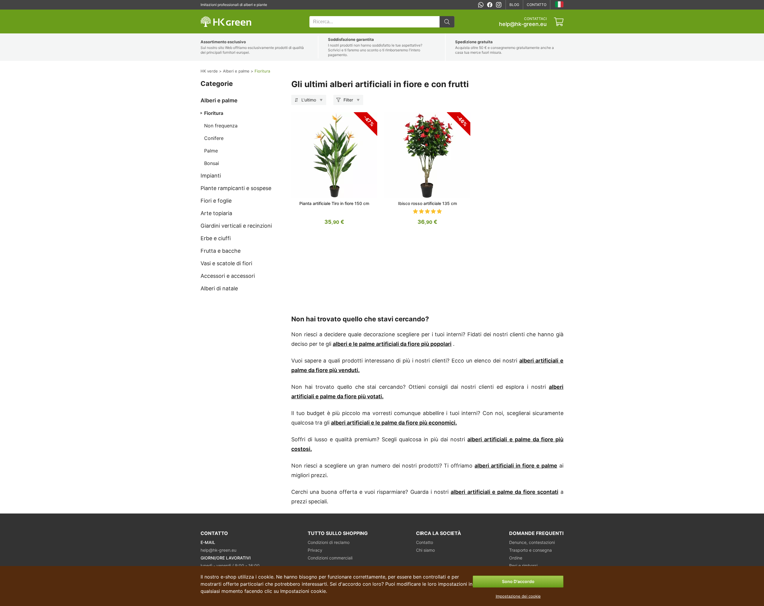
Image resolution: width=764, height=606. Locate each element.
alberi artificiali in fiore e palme (516, 465)
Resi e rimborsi (523, 565)
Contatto (536, 4)
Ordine (515, 557)
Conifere (214, 138)
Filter (348, 99)
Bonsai (211, 163)
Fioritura (213, 113)
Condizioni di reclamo (328, 542)
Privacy (315, 550)
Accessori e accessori (228, 276)
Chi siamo (425, 550)
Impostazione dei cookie (518, 596)
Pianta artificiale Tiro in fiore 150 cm (334, 203)
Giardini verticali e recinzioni (236, 226)
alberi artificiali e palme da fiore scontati (504, 492)
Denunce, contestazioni (532, 542)
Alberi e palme (219, 100)
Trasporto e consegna (530, 550)
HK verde (208, 12)
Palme (211, 151)
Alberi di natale (219, 288)
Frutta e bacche (221, 251)
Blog (514, 4)
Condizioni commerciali (330, 557)
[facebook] (489, 5)
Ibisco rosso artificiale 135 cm (427, 203)
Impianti (211, 175)
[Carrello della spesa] (558, 22)
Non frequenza (221, 126)
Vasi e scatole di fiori (226, 263)
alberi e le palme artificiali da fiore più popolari (392, 344)
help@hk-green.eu (523, 24)
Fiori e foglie (216, 201)
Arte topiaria (216, 213)
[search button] (447, 21)
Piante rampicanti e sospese (236, 188)
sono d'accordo (518, 581)
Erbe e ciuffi (216, 238)
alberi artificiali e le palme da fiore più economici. (394, 423)
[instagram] (498, 5)
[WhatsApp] (480, 5)
